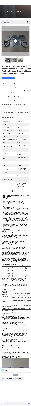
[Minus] (29, 370)
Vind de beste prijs (8, 78)
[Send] (29, 403)
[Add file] (2, 403)
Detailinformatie (8, 112)
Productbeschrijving (22, 112)
